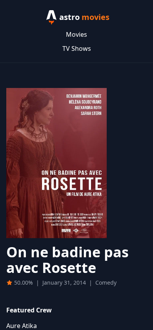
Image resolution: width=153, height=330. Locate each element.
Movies (76, 34)
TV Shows (76, 48)
